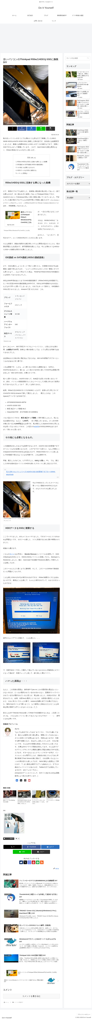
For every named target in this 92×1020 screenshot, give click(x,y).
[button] (50, 129)
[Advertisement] (46, 38)
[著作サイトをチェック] (21, 862)
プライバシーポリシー (84, 1014)
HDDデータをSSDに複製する (26, 170)
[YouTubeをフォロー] (33, 862)
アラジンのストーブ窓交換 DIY (53, 801)
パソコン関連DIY (9, 838)
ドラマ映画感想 (13, 797)
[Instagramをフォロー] (29, 862)
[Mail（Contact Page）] (17, 780)
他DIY (58, 797)
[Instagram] (25, 780)
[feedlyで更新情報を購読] (37, 862)
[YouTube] (29, 780)
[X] (21, 780)
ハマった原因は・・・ (24, 173)
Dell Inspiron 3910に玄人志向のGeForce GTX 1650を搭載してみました (24, 802)
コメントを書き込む (31, 996)
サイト (12, 554)
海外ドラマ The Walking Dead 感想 (9, 801)
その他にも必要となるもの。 (26, 167)
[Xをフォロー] (25, 862)
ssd (18, 838)
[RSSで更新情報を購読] (42, 862)
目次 (29, 157)
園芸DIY (43, 797)
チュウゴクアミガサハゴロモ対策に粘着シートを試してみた (38, 802)
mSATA (36, 426)
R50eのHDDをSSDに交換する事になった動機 (32, 161)
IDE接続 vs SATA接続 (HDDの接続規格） (30, 164)
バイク (29, 797)
